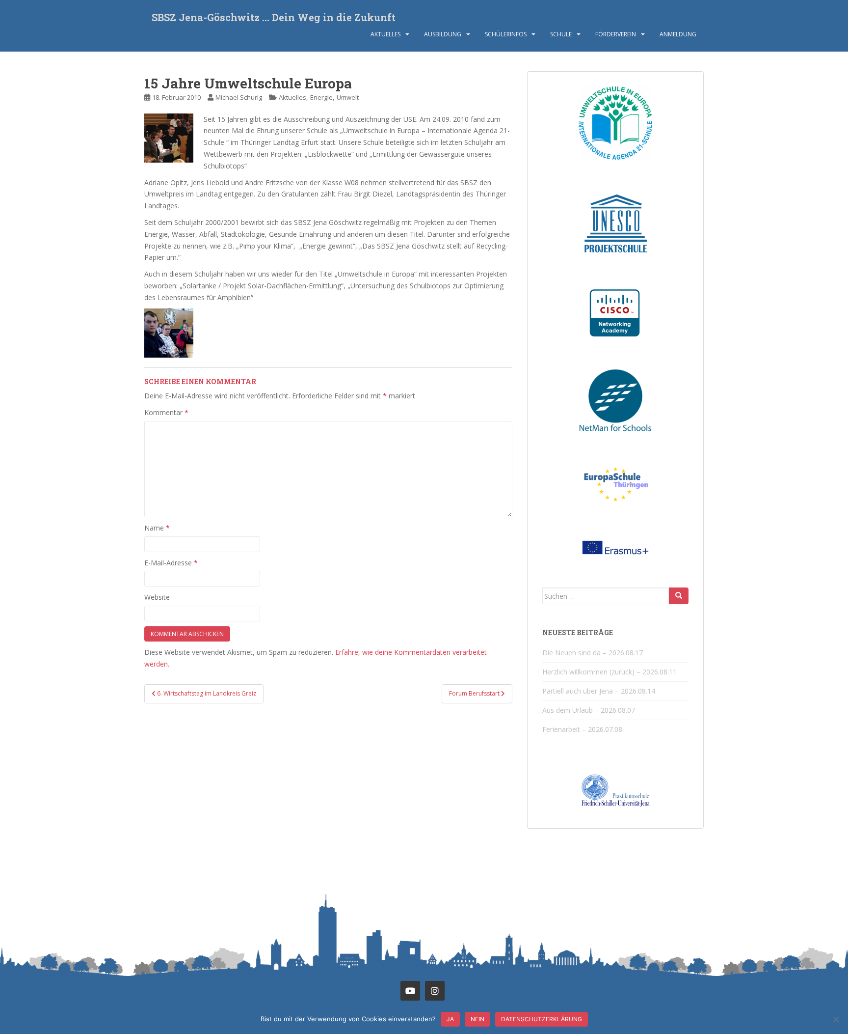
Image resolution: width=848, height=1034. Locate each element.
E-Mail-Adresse (171, 562)
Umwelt (348, 97)
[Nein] (836, 1019)
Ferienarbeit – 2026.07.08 (582, 729)
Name (157, 527)
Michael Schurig (238, 97)
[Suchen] (679, 595)
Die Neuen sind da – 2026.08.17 (592, 652)
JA (450, 1019)
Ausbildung (442, 34)
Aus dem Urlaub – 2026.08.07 (588, 710)
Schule (561, 34)
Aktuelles (385, 34)
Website (157, 597)
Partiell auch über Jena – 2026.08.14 (598, 691)
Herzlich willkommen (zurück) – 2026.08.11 (609, 671)
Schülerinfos (506, 34)
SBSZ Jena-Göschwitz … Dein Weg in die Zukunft (274, 17)
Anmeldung (678, 34)
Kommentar (166, 412)
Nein (477, 1019)
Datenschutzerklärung (541, 1019)
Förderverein (615, 34)
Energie (321, 97)
